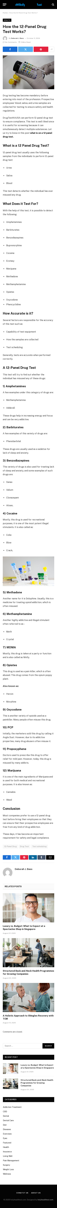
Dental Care (8, 1120)
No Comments (11, 42)
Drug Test (24, 846)
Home (5, 13)
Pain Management (11, 1160)
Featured (7, 1143)
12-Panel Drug (10, 846)
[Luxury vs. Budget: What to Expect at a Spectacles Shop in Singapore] (28, 907)
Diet (5, 1125)
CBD (5, 1111)
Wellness (7, 1174)
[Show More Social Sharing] (51, 49)
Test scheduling (39, 846)
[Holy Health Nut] (28, 4)
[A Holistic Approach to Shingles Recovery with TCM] (28, 997)
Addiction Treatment (12, 1107)
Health (7, 20)
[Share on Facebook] (10, 49)
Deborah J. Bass (17, 38)
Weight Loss (8, 1169)
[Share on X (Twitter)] (25, 49)
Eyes (5, 1138)
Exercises (7, 1134)
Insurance (7, 1152)
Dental (6, 1116)
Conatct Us (22, 1193)
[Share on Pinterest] (41, 49)
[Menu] (4, 4)
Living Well (7, 1156)
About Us (36, 1193)
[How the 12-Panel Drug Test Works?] (28, 72)
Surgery (6, 1165)
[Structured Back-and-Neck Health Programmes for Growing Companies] (28, 952)
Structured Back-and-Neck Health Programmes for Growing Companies (37, 1083)
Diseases (7, 1129)
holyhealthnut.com (45, 1200)
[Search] (52, 4)
